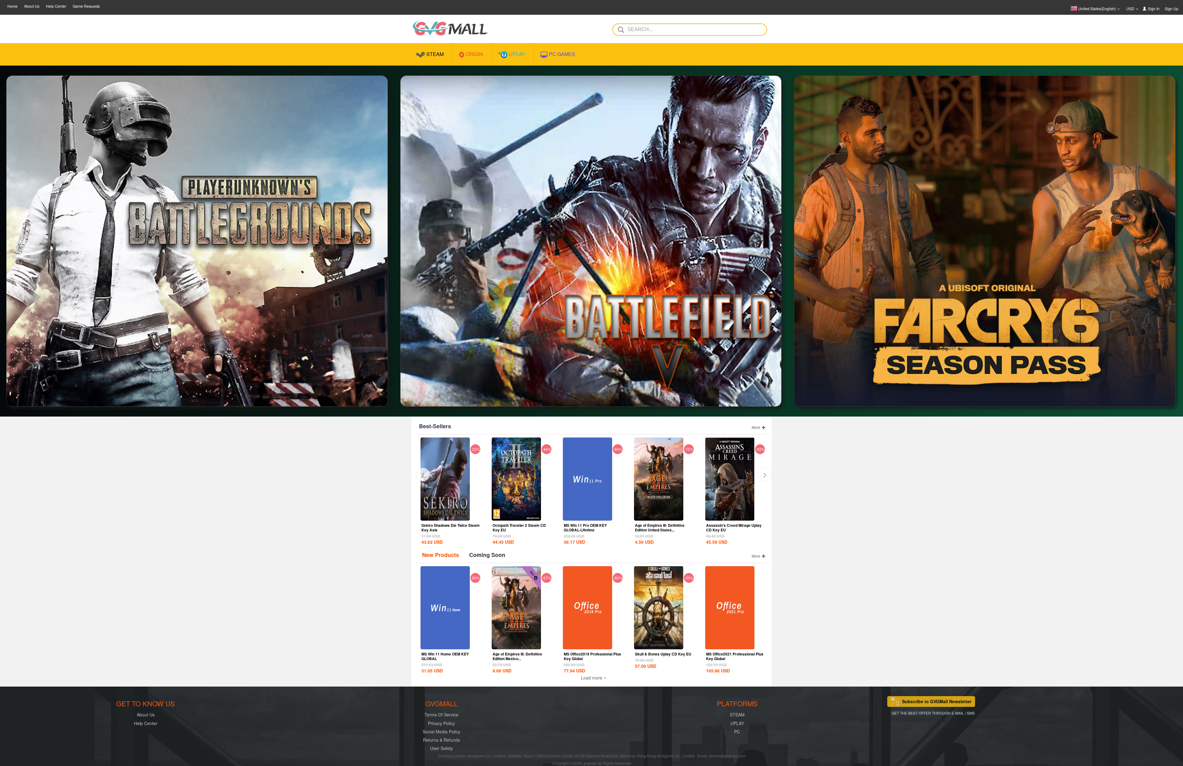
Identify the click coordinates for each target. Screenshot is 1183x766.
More (756, 427)
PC (737, 731)
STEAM (737, 715)
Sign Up (1171, 8)
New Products (440, 555)
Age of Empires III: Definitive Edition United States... (588, 527)
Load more (592, 678)
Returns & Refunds (441, 740)
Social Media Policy (441, 731)
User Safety (441, 748)
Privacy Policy (441, 723)
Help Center (56, 6)
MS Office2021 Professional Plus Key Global (734, 656)
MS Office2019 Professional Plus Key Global (592, 656)
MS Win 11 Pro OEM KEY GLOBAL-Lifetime (514, 527)
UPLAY (737, 723)
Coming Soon (487, 555)
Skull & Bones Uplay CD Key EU (663, 654)
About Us (31, 6)
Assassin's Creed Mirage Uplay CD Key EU (662, 527)
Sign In (1154, 8)
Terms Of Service (441, 715)
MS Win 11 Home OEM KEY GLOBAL (445, 656)
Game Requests (86, 6)
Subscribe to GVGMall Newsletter (936, 701)
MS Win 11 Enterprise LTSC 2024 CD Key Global (734, 527)
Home (12, 6)
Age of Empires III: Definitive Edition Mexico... (517, 656)
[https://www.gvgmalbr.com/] (450, 27)
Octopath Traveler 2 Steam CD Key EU (448, 527)
